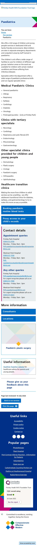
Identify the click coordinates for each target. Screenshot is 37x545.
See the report (13, 502)
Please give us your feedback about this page (17, 384)
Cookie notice (18, 428)
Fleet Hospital (18, 451)
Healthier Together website (13, 367)
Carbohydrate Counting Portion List (18, 468)
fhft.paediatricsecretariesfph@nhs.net (17, 276)
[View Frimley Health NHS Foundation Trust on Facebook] (14, 436)
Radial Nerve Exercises (18, 475)
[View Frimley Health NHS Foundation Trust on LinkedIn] (18, 436)
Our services (7, 35)
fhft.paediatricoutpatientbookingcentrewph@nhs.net (18, 262)
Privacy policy (18, 425)
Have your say (18, 464)
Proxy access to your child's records (14, 220)
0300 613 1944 (8, 281)
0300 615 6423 (8, 295)
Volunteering (18, 461)
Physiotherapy (18, 448)
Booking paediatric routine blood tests (13, 210)
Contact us (18, 432)
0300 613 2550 (8, 242)
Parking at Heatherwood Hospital (18, 471)
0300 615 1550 (8, 255)
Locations (8, 318)
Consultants (9, 311)
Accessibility (18, 421)
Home (3, 32)
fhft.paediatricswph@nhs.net (14, 290)
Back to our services (11, 401)
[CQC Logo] (13, 484)
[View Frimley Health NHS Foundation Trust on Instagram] (23, 436)
